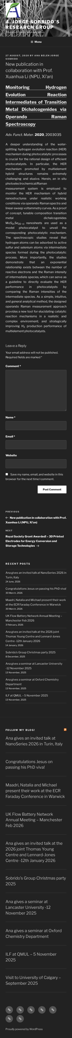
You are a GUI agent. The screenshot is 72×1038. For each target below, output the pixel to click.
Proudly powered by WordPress (24, 1029)
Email (10, 436)
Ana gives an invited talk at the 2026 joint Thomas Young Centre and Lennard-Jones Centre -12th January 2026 (33, 636)
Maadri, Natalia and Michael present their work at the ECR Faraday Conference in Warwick (35, 791)
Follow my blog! (20, 729)
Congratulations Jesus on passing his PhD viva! (36, 588)
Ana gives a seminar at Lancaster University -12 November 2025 (28, 907)
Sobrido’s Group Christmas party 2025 (31, 652)
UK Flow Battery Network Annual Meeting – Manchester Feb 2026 (34, 820)
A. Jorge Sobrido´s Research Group (33, 24)
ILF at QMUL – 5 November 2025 (27, 695)
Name (10, 417)
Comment (13, 366)
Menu (38, 41)
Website (11, 455)
